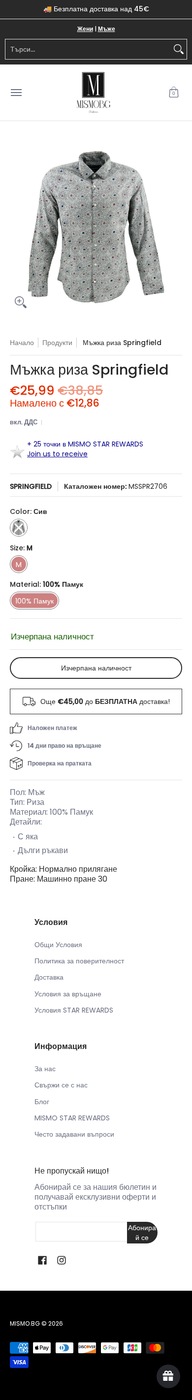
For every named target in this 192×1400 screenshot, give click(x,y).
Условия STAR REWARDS (73, 1010)
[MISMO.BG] (93, 92)
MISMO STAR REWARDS (72, 1118)
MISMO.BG (25, 1323)
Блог (41, 1102)
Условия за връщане (67, 994)
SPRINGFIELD (31, 486)
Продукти (57, 343)
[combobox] (88, 49)
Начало (22, 343)
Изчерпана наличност (96, 668)
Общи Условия (58, 945)
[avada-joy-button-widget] (168, 1376)
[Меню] (16, 92)
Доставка (49, 977)
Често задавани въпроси (74, 1134)
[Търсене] (179, 49)
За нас (45, 1069)
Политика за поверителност (79, 961)
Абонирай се (142, 1232)
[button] (173, 92)
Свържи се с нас (61, 1085)
